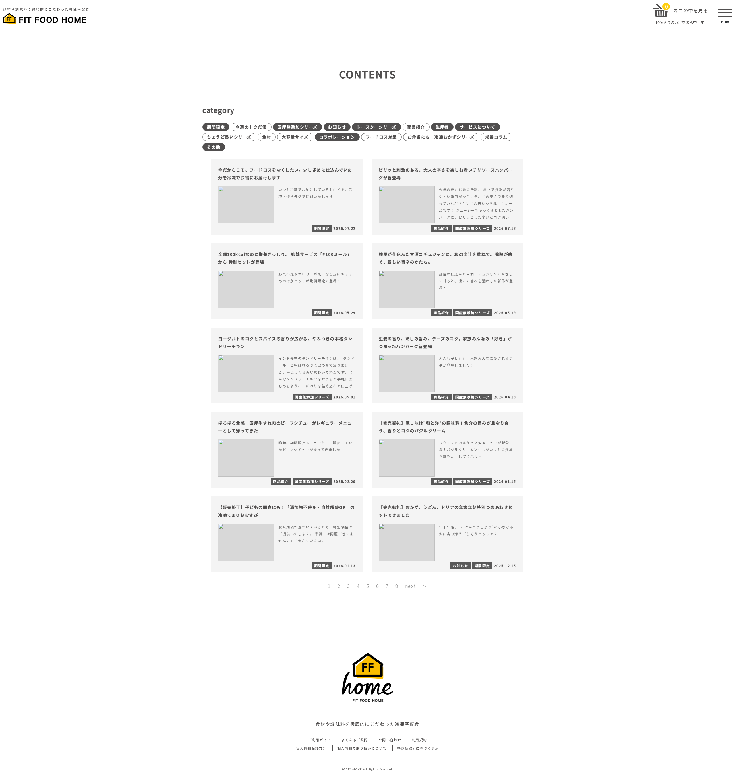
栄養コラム (496, 137)
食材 (266, 137)
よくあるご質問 (354, 739)
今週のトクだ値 (251, 127)
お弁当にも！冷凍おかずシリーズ (441, 137)
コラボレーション (337, 137)
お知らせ (337, 127)
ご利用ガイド (319, 739)
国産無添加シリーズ (298, 127)
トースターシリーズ (376, 127)
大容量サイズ (295, 137)
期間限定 (216, 127)
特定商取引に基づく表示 (418, 748)
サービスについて (478, 127)
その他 (213, 147)
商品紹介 (416, 127)
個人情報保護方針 (311, 748)
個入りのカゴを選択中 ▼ (679, 22)
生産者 (442, 127)
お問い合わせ (389, 739)
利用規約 (419, 739)
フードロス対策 (381, 137)
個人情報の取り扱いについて (362, 748)
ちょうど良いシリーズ (229, 137)
